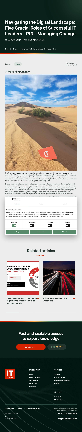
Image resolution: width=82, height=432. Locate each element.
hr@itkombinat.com (67, 418)
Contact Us (57, 397)
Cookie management (33, 408)
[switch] (32, 225)
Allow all (64, 232)
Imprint (20, 408)
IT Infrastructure (59, 377)
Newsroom (32, 386)
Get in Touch (29, 347)
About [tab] (65, 204)
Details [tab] (41, 204)
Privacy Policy (9, 408)
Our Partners (33, 383)
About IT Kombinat (34, 377)
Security (57, 383)
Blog (6, 49)
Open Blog (40, 255)
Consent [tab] (17, 204)
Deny (17, 232)
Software (57, 374)
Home (31, 374)
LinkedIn (59, 400)
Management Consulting (62, 380)
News (15, 49)
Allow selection (41, 232)
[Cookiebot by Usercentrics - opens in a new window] (13, 199)
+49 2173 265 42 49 (67, 413)
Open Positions (33, 380)
